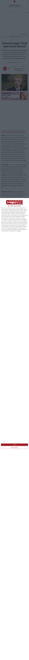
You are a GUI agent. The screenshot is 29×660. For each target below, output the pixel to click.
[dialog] (14, 429)
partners (8, 207)
